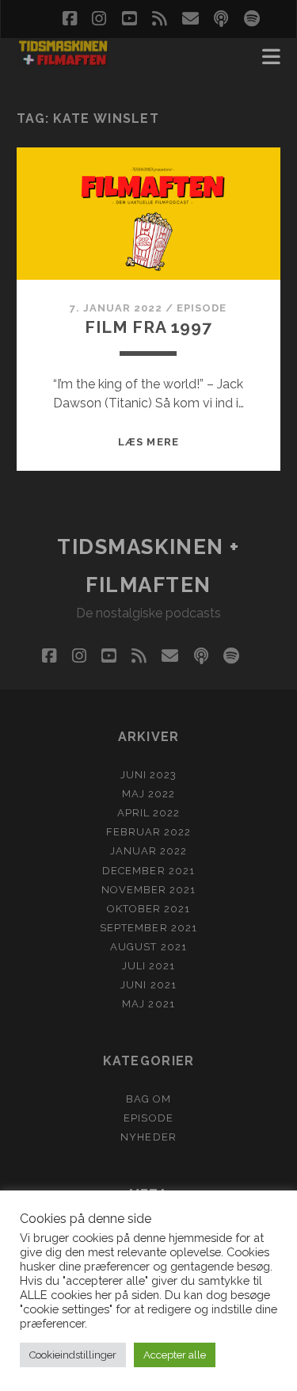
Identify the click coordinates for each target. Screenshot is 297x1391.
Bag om (148, 1099)
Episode (202, 308)
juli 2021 (148, 966)
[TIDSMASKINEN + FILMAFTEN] (63, 62)
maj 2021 (148, 1004)
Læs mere (148, 442)
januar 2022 (148, 851)
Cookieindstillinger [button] (72, 1355)
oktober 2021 (149, 909)
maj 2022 (148, 794)
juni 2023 (148, 775)
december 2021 (148, 871)
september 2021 (148, 928)
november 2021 (148, 890)
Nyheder (148, 1137)
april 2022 (148, 813)
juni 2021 (148, 985)
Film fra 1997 (148, 327)
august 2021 (148, 947)
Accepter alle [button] (174, 1355)
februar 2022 (149, 832)
